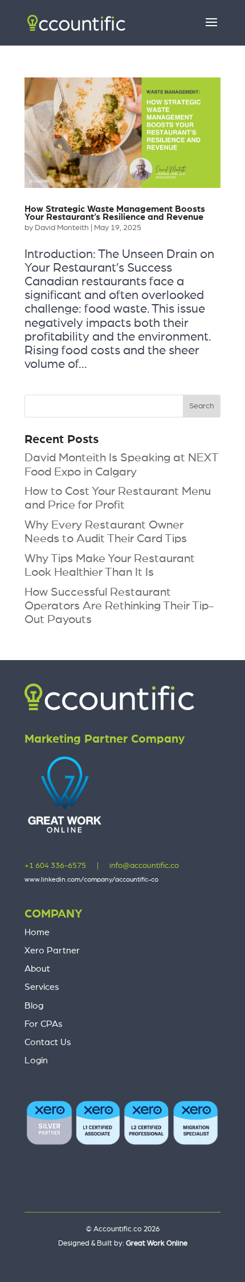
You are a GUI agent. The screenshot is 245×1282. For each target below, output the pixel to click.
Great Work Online (156, 1243)
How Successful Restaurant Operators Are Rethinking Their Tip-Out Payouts (119, 605)
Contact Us (47, 1042)
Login (36, 1060)
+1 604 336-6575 (55, 866)
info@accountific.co (144, 866)
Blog (33, 1005)
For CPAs (43, 1024)
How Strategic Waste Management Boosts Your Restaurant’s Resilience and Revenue (114, 213)
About (37, 968)
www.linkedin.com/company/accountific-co (91, 879)
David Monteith (62, 228)
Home (37, 932)
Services (41, 987)
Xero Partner (52, 950)
